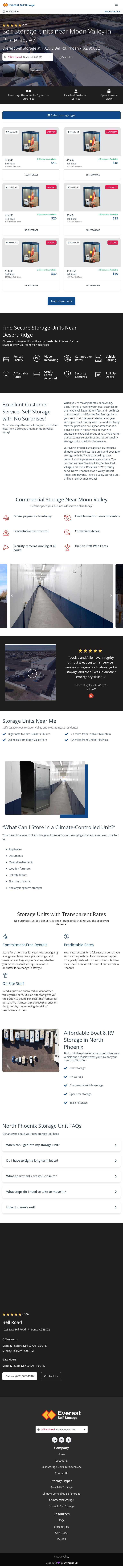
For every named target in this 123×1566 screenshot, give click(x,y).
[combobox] (27, 57)
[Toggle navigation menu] (117, 4)
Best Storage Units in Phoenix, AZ (61, 1467)
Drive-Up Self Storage (61, 1506)
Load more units (61, 301)
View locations (112, 11)
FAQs (61, 1520)
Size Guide (61, 1533)
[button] (65, 57)
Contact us (51, 1376)
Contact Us (61, 1473)
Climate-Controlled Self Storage (61, 1493)
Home (61, 1454)
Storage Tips (61, 1526)
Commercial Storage (61, 1500)
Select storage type (63, 115)
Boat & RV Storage (61, 1487)
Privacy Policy (61, 1556)
